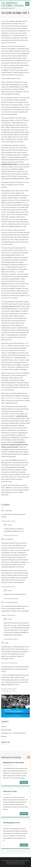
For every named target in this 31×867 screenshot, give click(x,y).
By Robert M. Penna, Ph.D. (8, 8)
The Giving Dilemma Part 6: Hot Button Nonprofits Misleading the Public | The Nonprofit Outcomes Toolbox (15, 669)
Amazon (4, 726)
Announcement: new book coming (13, 762)
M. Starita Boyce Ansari (11, 602)
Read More (24, 782)
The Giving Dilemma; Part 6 (11, 822)
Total (16, 864)
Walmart (4, 736)
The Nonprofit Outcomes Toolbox (12, 4)
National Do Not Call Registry (13, 398)
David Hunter (8, 511)
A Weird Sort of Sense (10, 791)
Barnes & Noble (6, 730)
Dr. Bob (10, 525)
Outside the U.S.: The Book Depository (13, 733)
